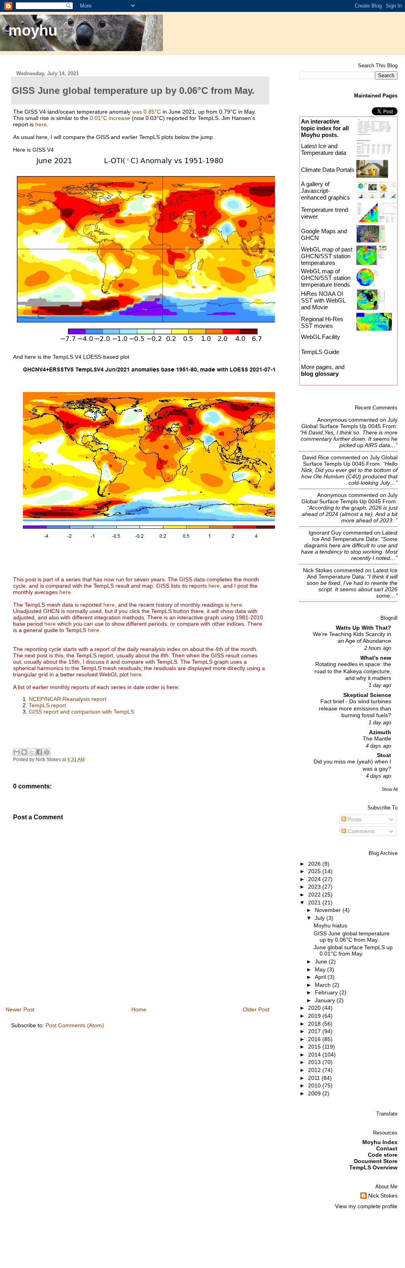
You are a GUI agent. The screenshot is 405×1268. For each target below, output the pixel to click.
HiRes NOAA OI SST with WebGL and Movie (323, 300)
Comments (360, 831)
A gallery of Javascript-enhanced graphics (325, 191)
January (326, 1000)
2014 (315, 1054)
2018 (315, 1023)
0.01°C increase (110, 118)
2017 (315, 1031)
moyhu (32, 30)
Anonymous (332, 420)
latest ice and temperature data (354, 535)
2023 (315, 886)
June (322, 961)
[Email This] (17, 752)
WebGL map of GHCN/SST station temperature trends (325, 278)
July (320, 918)
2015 (315, 1046)
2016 (315, 1039)
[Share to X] (32, 752)
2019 (315, 1016)
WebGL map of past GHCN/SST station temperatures (326, 256)
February (327, 992)
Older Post (256, 1009)
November (329, 910)
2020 (315, 1008)
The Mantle (377, 739)
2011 (315, 1078)
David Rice (315, 457)
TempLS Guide (320, 351)
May (321, 969)
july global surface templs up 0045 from (349, 423)
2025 (315, 871)
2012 (315, 1070)
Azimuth (380, 732)
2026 (315, 864)
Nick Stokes (317, 570)
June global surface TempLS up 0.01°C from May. (353, 950)
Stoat (384, 755)
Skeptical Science (367, 695)
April (321, 977)
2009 (315, 1093)
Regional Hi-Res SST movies (322, 322)
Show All (389, 789)
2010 (315, 1085)
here (41, 124)
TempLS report (47, 705)
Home (138, 1009)
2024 (315, 879)
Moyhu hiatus (330, 925)
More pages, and (322, 370)
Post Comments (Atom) (74, 1025)
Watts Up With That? (363, 627)
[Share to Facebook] (39, 752)
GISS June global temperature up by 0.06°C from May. (352, 936)
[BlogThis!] (24, 752)
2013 (315, 1062)
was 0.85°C (146, 112)
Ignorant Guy (324, 532)
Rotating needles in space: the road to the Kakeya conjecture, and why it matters (352, 671)
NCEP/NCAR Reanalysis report (67, 699)
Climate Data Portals (327, 169)
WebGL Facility (320, 336)
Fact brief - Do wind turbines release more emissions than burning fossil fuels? (355, 708)
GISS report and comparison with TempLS (81, 711)
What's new (375, 658)
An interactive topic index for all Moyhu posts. (325, 128)
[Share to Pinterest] (47, 752)
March (323, 985)
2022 (315, 894)
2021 (315, 902)
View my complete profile (366, 1206)
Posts (353, 819)
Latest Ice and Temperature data (324, 149)
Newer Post (20, 1009)
